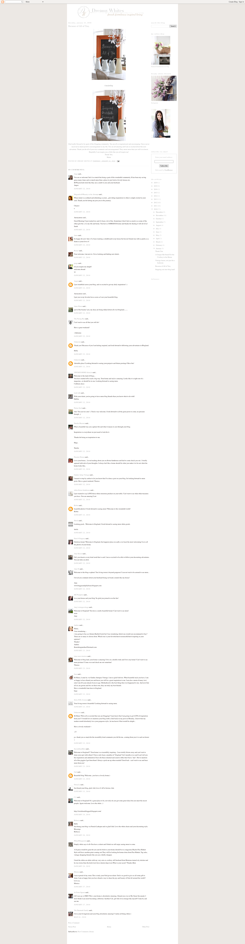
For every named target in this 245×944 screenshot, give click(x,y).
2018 (156, 186)
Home (109, 927)
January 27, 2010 (82, 886)
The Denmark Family (81, 910)
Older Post (145, 927)
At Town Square (79, 892)
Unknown (77, 342)
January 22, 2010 (82, 188)
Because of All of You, (163, 266)
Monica (76, 872)
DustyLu (77, 784)
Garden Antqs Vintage (81, 475)
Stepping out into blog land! (165, 269)
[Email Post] (118, 161)
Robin (76, 505)
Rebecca (77, 820)
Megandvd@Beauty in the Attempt (86, 194)
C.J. (75, 797)
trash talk (77, 393)
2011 (156, 206)
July (157, 228)
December (159, 212)
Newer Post (72, 927)
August (158, 225)
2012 (156, 202)
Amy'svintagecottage (81, 607)
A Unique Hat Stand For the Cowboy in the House (164, 255)
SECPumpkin (78, 595)
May (158, 235)
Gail (75, 772)
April (158, 238)
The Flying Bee (79, 319)
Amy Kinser (78, 553)
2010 (156, 209)
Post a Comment (73, 923)
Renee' (76, 250)
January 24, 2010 (82, 814)
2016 (156, 189)
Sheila (76, 520)
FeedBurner (169, 170)
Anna (76, 235)
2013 (156, 199)
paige (76, 263)
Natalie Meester (79, 423)
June (75, 674)
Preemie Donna (79, 457)
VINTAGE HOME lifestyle (83, 372)
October (159, 218)
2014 (156, 196)
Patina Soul (78, 408)
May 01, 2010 (80, 917)
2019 (156, 182)
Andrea (76, 625)
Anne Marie (78, 306)
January (159, 248)
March (158, 242)
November (159, 215)
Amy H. (76, 569)
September (160, 222)
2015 (156, 192)
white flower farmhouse (82, 490)
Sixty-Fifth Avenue (80, 700)
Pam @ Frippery (79, 538)
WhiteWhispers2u (80, 841)
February (159, 245)
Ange (76, 174)
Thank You (159, 251)
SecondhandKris (79, 749)
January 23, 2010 (82, 650)
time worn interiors (80, 656)
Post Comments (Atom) (86, 931)
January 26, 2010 (82, 835)
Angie (76, 281)
